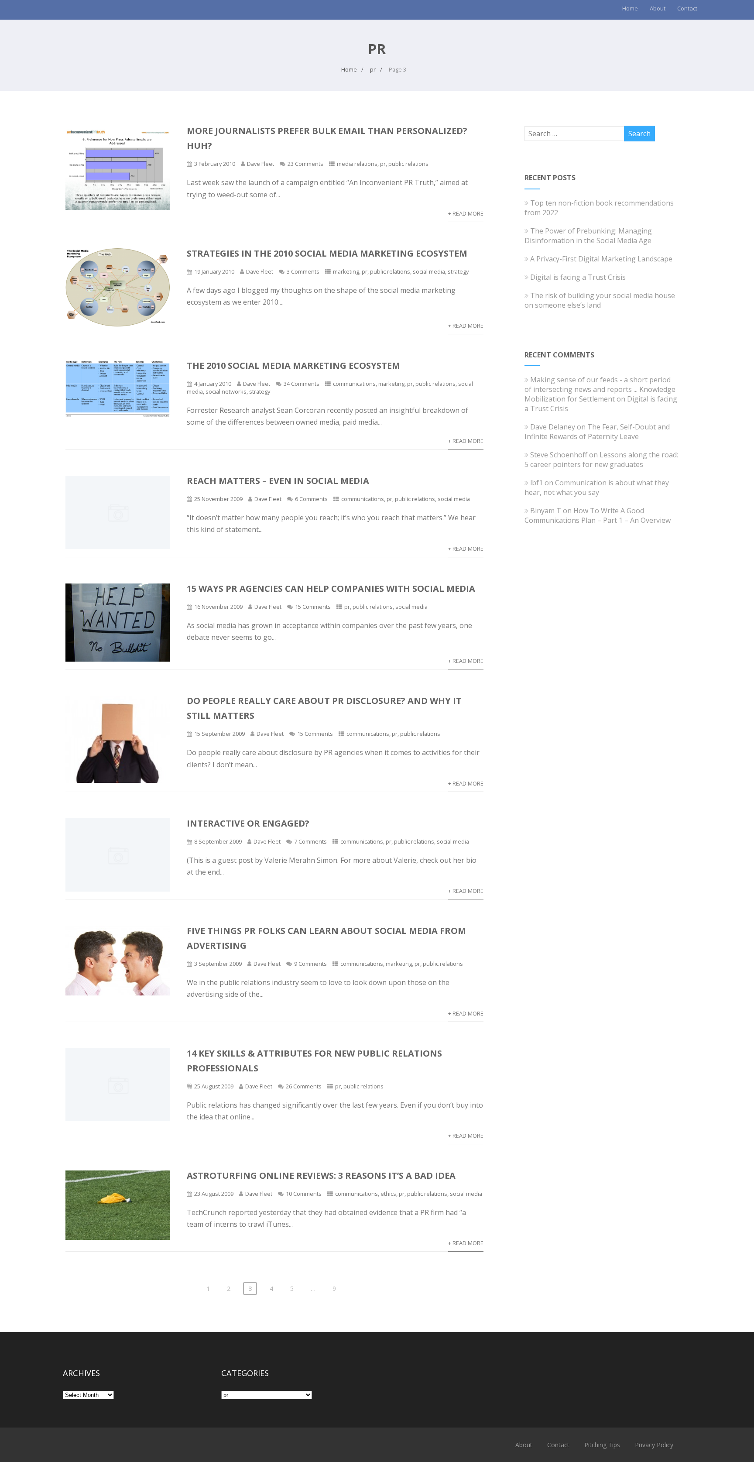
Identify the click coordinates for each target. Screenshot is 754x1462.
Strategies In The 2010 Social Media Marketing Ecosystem (327, 253)
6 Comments (311, 499)
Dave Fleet (260, 164)
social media (429, 271)
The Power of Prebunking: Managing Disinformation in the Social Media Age (588, 235)
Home (630, 8)
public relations (408, 164)
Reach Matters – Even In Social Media (278, 481)
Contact (687, 8)
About (657, 8)
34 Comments (301, 384)
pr (383, 164)
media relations (357, 164)
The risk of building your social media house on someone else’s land (599, 300)
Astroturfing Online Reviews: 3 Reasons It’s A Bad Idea (321, 1175)
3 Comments (303, 271)
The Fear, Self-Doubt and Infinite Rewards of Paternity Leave (597, 431)
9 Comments (310, 964)
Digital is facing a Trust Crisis (578, 277)
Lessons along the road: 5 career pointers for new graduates (601, 459)
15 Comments (313, 607)
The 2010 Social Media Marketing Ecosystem (293, 365)
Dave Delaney (552, 427)
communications (354, 384)
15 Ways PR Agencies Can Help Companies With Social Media (331, 588)
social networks (226, 391)
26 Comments (304, 1086)
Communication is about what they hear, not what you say (596, 487)
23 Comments (305, 164)
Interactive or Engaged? (248, 823)
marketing (346, 271)
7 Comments (310, 841)
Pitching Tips (602, 1445)
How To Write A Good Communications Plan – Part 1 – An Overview (597, 515)
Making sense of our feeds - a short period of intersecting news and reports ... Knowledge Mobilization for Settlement (599, 389)
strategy (458, 271)
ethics (388, 1194)
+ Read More (465, 213)
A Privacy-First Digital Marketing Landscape (601, 259)
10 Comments (304, 1194)
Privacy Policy (654, 1445)
